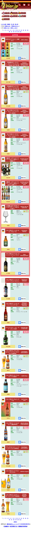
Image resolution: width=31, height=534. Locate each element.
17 (11, 31)
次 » (20, 31)
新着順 (8, 24)
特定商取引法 (13, 526)
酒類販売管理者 (22, 526)
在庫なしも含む (13, 28)
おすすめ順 (3, 24)
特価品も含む (7, 26)
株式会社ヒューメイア (13, 524)
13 (23, 30)
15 (27, 30)
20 (18, 31)
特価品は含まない (15, 26)
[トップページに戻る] (10, 5)
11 (19, 30)
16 (9, 31)
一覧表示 (15, 522)
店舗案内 (6, 526)
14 (25, 30)
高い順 (16, 24)
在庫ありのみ (6, 28)
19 (15, 31)
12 (21, 30)
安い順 (12, 24)
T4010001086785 (24, 524)
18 (13, 31)
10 (16, 30)
